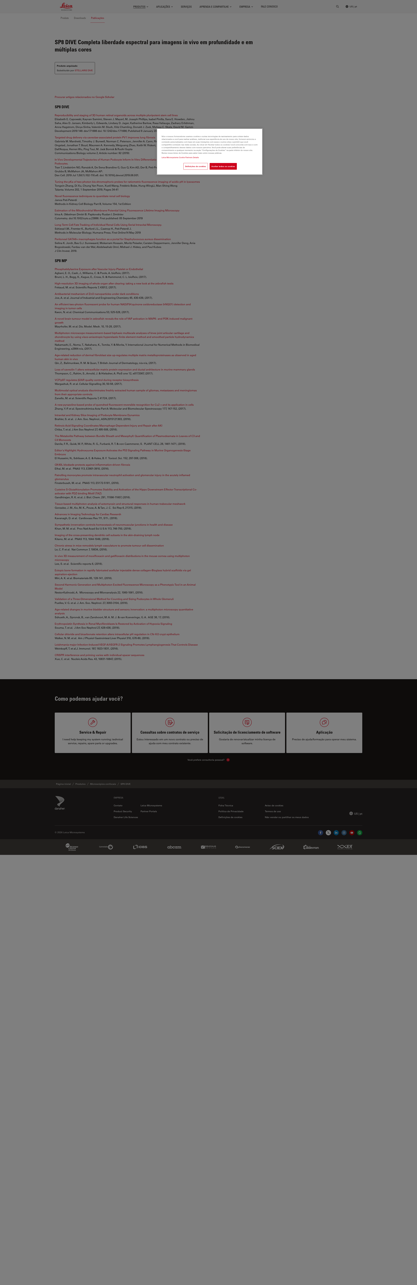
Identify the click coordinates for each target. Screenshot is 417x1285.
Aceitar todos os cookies (223, 166)
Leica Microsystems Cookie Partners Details (180, 157)
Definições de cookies (195, 166)
